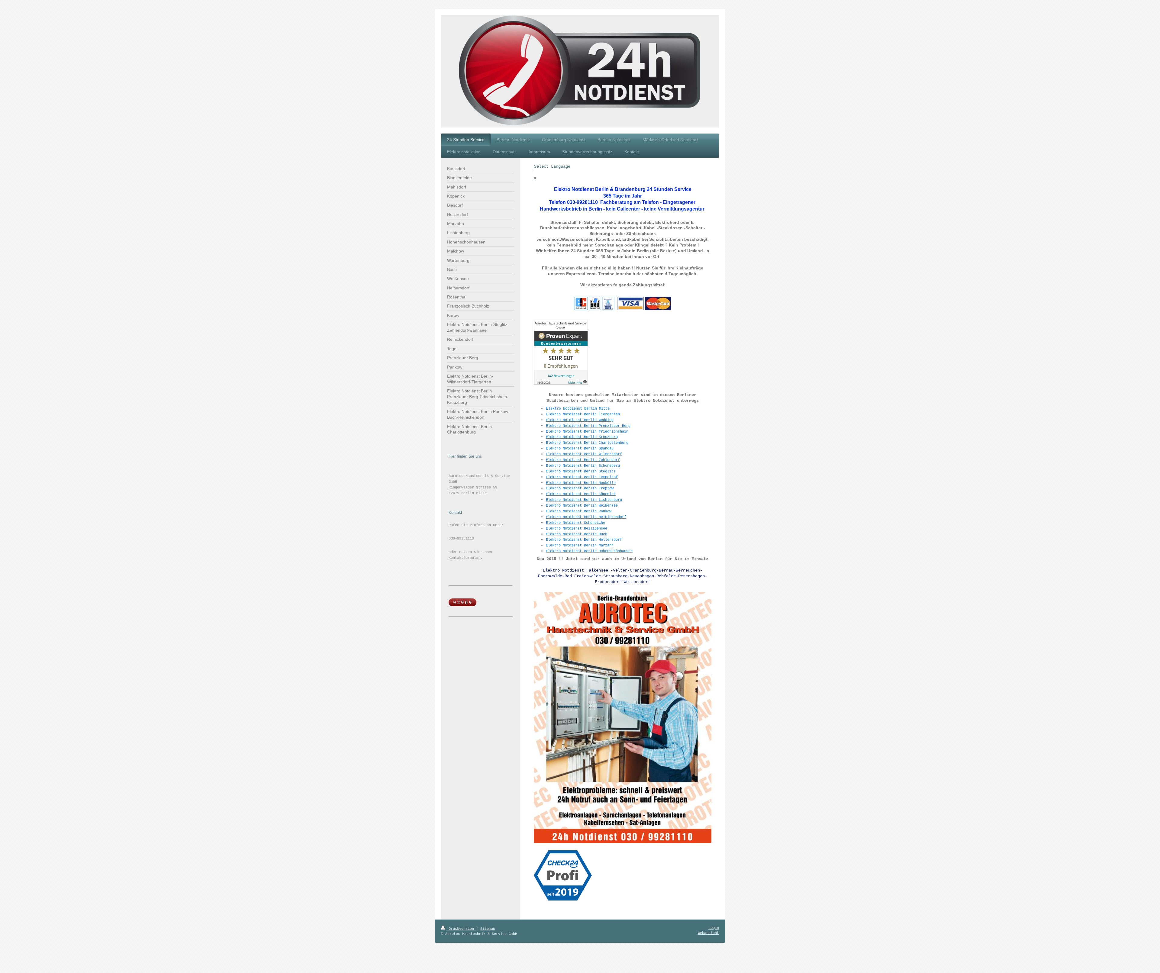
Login (713, 928)
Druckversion (461, 929)
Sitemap (487, 929)
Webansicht (708, 933)
